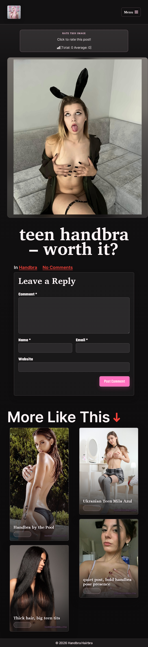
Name (24, 340)
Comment (27, 294)
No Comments (58, 268)
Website (25, 358)
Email (82, 340)
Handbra (28, 268)
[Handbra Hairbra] (14, 12)
